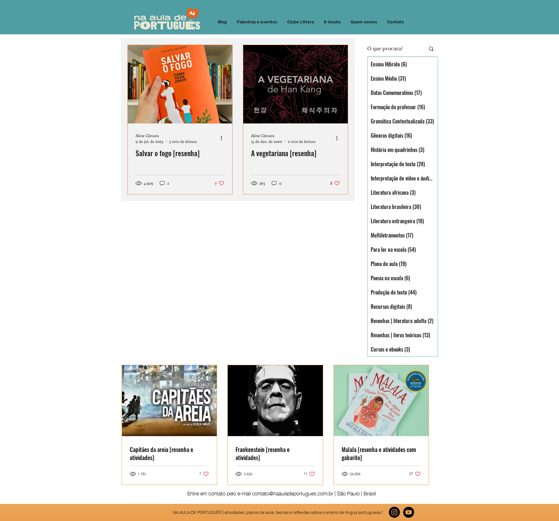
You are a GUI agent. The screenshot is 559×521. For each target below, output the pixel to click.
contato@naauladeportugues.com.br (292, 493)
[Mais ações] (223, 138)
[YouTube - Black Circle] (408, 512)
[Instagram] (394, 512)
